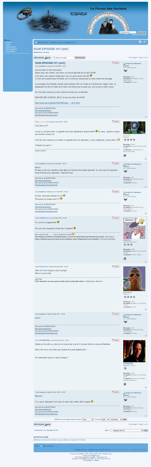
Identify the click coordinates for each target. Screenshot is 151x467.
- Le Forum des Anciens (100, 458)
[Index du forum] (75, 37)
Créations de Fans (56, 42)
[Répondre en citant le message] (116, 62)
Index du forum (43, 42)
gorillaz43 (42, 122)
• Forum (8, 43)
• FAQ (7, 45)
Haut (146, 117)
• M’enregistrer (11, 49)
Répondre (37, 57)
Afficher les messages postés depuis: (68, 419)
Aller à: (107, 430)
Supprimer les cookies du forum (99, 449)
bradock (46, 52)
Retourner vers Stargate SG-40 (46, 430)
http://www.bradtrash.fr (43, 110)
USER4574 (43, 218)
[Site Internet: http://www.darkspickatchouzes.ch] (124, 258)
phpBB (80, 454)
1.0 (93, 460)
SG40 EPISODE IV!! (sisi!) (51, 49)
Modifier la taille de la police (144, 41)
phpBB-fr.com (94, 455)
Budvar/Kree (43, 266)
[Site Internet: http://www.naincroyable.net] (124, 384)
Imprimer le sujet (140, 41)
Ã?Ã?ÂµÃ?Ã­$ (44, 340)
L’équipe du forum (80, 449)
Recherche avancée (139, 34)
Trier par (97, 419)
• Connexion (10, 51)
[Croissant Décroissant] (118, 419)
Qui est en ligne (41, 437)
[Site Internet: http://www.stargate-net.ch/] (124, 155)
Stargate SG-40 (70, 42)
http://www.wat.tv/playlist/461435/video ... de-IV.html (57, 103)
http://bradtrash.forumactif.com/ (46, 115)
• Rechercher (10, 47)
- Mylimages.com (99, 457)
